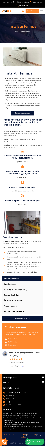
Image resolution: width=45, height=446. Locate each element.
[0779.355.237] (18, 5)
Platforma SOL (31, 435)
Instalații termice (11, 278)
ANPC (24, 435)
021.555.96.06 (38, 2)
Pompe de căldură (11, 295)
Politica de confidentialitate (12, 435)
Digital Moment (25, 437)
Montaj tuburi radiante (14, 311)
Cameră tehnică (10, 306)
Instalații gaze (10, 284)
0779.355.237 (23, 5)
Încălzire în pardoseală (13, 300)
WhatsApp (37, 442)
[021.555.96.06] (31, 2)
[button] (41, 11)
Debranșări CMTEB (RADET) (15, 289)
